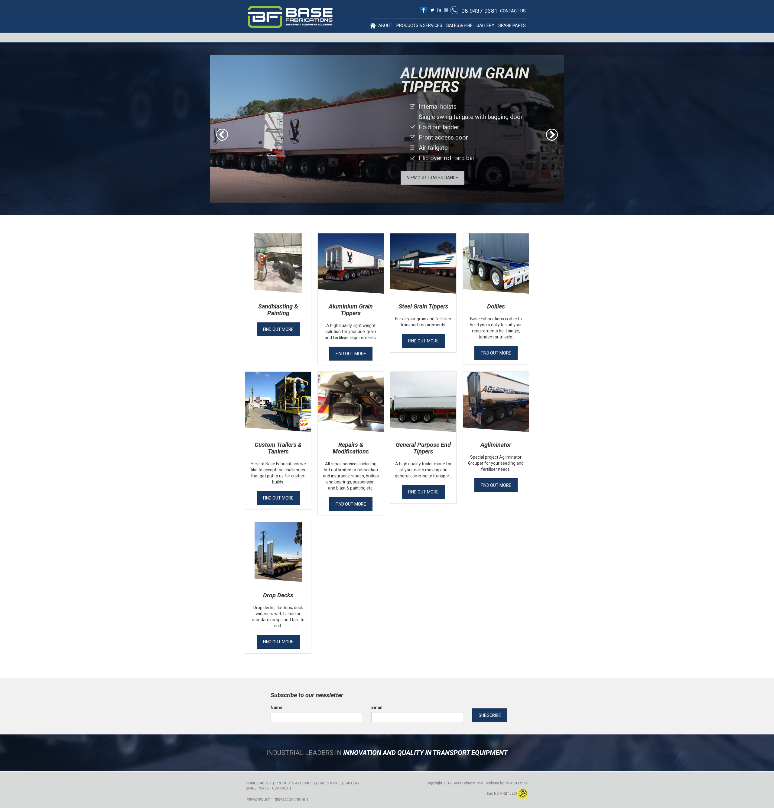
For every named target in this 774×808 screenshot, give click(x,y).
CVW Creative (516, 783)
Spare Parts (512, 25)
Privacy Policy (258, 799)
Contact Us (513, 10)
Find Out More (278, 329)
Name (276, 707)
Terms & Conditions (290, 799)
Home (373, 25)
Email (376, 707)
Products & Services (419, 25)
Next (552, 135)
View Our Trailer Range (432, 177)
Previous (222, 135)
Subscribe (490, 715)
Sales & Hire (459, 25)
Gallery (485, 25)
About (385, 25)
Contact (280, 788)
